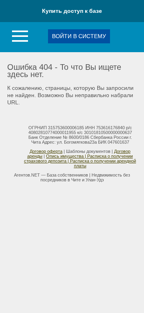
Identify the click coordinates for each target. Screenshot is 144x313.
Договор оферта (46, 151)
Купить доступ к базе (72, 11)
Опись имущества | (66, 156)
